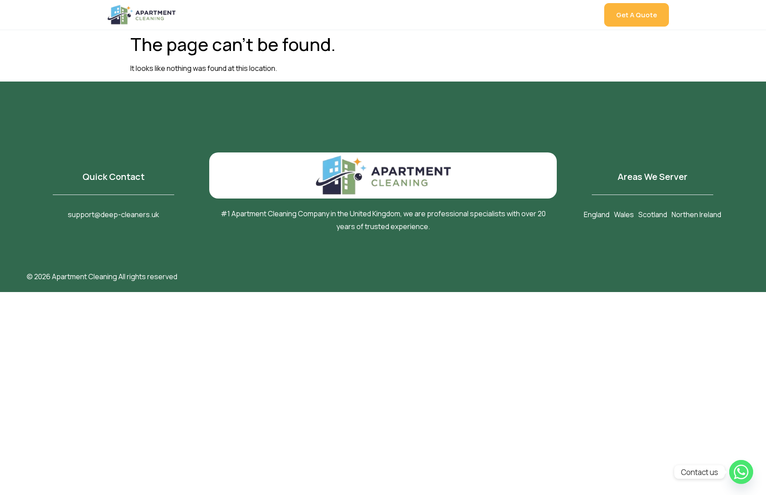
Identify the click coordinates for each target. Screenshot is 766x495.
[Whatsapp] (741, 472)
